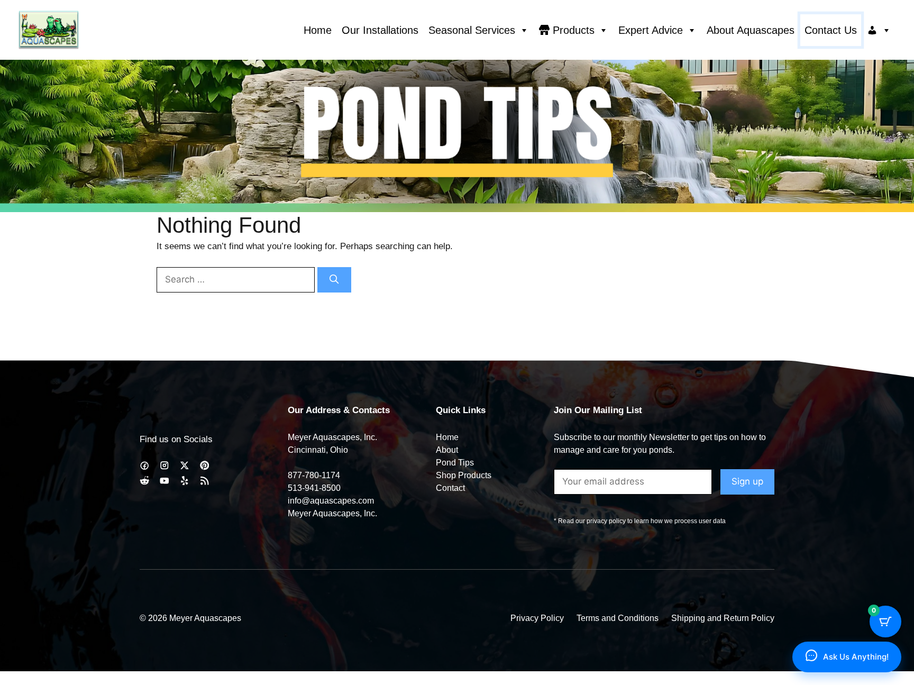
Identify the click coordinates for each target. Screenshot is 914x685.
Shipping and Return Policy (722, 618)
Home (318, 30)
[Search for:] (237, 280)
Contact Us (831, 30)
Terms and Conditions (618, 618)
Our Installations (380, 30)
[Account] (879, 30)
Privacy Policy (537, 618)
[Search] (334, 280)
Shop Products (463, 475)
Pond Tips (455, 462)
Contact (450, 487)
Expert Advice (650, 30)
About (447, 449)
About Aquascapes (750, 30)
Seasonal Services (471, 30)
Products (574, 30)
